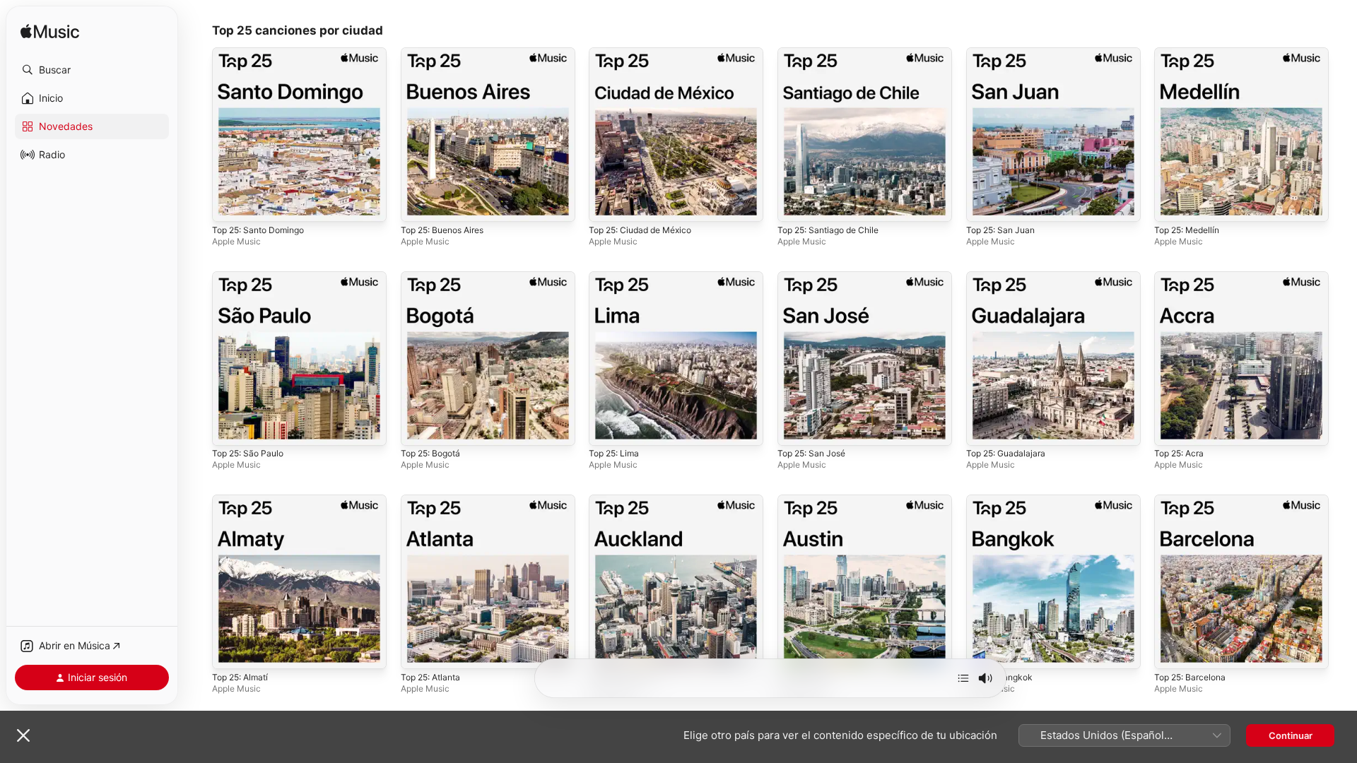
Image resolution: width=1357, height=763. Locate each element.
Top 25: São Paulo (251, 277)
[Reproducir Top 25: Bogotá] (418, 427)
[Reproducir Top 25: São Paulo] (229, 427)
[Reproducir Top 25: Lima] (606, 427)
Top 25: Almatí (243, 500)
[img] (49, 32)
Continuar (1290, 735)
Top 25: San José (815, 277)
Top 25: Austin (809, 500)
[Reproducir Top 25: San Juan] (983, 204)
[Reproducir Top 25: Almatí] (229, 651)
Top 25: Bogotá (434, 277)
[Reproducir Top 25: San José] (795, 427)
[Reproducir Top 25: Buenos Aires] (418, 204)
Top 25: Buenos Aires (448, 53)
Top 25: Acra (1182, 277)
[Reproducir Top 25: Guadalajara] (983, 427)
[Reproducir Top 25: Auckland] (606, 651)
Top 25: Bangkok (1003, 500)
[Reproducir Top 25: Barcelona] (1171, 651)
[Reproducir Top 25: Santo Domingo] (229, 204)
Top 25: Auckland (627, 500)
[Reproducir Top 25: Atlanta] (418, 651)
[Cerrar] (23, 735)
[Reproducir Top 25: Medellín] (1171, 204)
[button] (92, 70)
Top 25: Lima (617, 277)
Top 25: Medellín (1191, 53)
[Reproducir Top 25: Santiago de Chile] (795, 204)
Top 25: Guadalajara (1009, 277)
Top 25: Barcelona (1193, 500)
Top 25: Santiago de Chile (834, 53)
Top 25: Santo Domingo (263, 53)
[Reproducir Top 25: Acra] (1171, 427)
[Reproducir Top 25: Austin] (795, 651)
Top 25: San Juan (1004, 53)
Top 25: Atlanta (434, 500)
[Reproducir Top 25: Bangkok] (983, 651)
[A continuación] (963, 678)
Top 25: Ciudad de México (646, 53)
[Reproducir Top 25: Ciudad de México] (606, 204)
